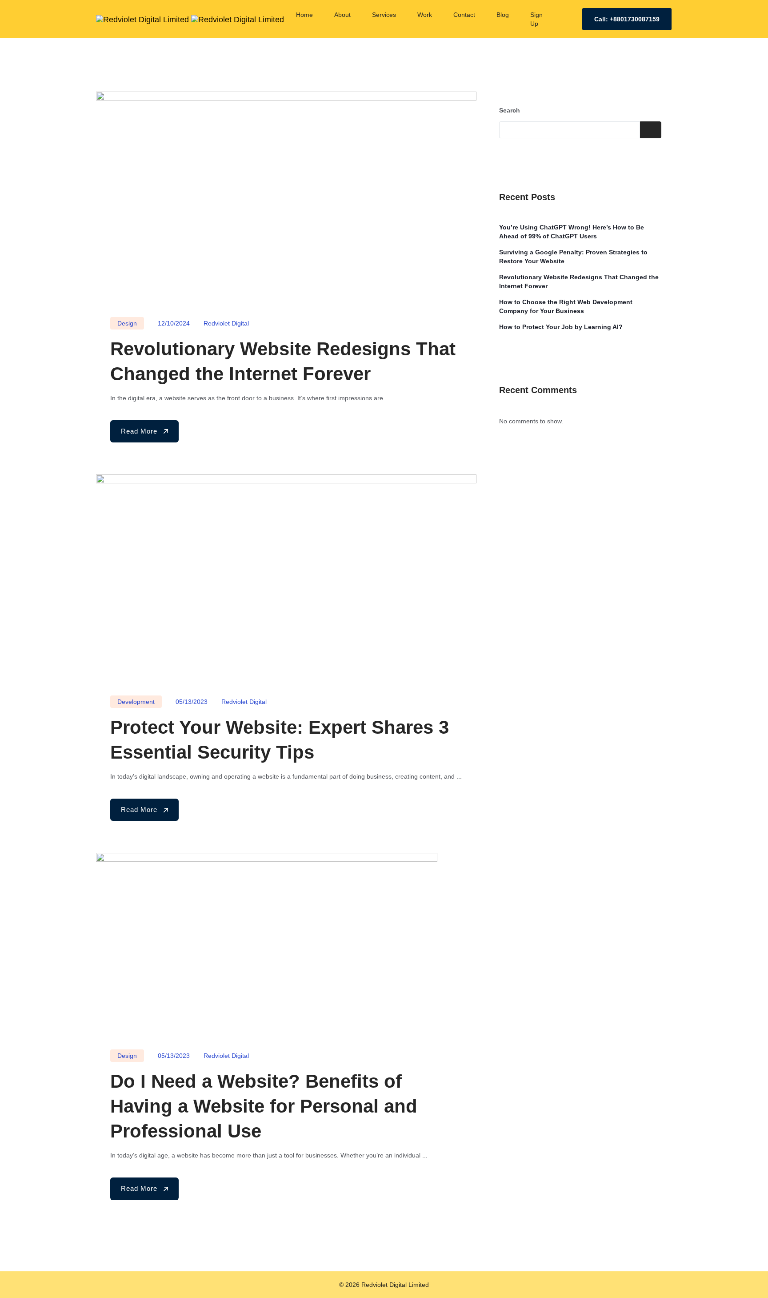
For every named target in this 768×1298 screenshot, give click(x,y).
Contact (464, 14)
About (342, 14)
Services (384, 14)
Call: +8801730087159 (627, 19)
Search (509, 110)
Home (304, 14)
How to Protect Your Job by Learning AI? (561, 326)
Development (136, 701)
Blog (502, 14)
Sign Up (536, 19)
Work (424, 14)
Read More (140, 431)
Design (127, 323)
